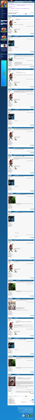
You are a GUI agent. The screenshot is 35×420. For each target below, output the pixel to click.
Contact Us (2, 17)
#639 (33, 356)
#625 (33, 89)
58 (32, 396)
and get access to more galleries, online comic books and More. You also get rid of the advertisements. (21, 5)
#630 (33, 175)
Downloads (30, 0)
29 (21, 396)
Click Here (2, 48)
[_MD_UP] (33, 33)
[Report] (31, 33)
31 (24, 396)
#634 (33, 260)
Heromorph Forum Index (12, 6)
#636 (33, 298)
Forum (2, 12)
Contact (29, 1)
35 (30, 396)
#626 (33, 109)
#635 (33, 280)
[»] (33, 396)
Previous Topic (13, 12)
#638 (33, 338)
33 (27, 396)
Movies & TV (10, 7)
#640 (33, 374)
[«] (18, 396)
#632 (33, 211)
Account (16, 1)
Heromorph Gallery (3, 13)
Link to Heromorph (23, 1)
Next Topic (17, 12)
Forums (20, 0)
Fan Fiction (25, 0)
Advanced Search (3, 22)
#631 (33, 193)
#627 (33, 127)
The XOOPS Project (28, 412)
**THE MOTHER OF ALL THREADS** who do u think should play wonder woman (19, 8)
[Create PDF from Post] (10, 33)
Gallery (16, 0)
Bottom (10, 12)
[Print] (11, 33)
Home (2, 9)
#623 (33, 54)
